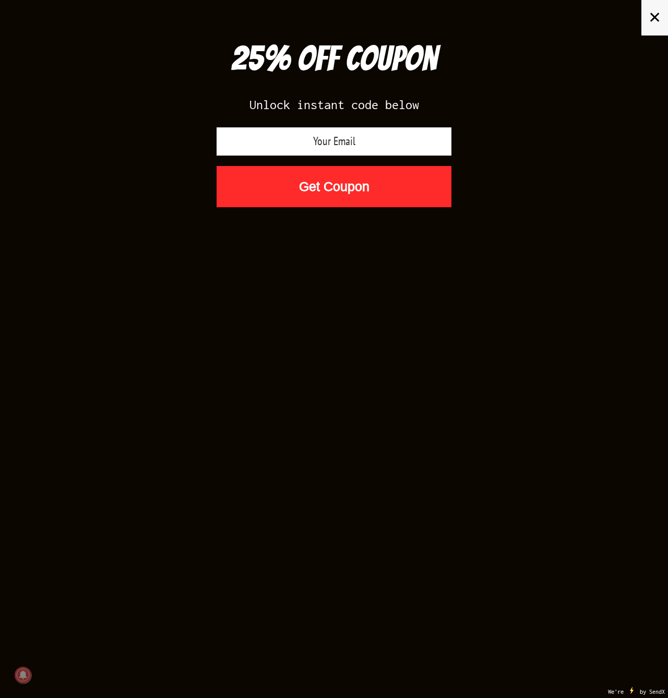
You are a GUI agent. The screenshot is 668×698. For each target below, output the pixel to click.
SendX (657, 692)
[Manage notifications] (23, 675)
